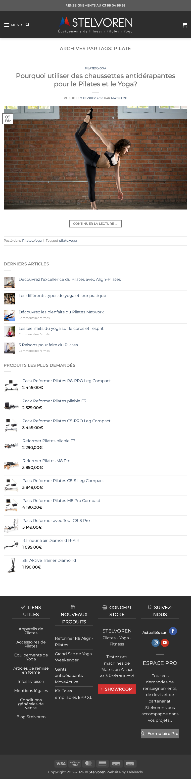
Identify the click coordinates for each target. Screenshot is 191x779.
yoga (73, 240)
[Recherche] (27, 24)
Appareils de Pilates (31, 631)
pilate (63, 240)
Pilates (91, 68)
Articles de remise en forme (31, 670)
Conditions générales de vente (31, 704)
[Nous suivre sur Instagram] (155, 643)
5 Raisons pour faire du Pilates (48, 345)
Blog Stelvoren (31, 716)
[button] (13, 25)
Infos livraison (31, 681)
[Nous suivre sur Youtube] (165, 643)
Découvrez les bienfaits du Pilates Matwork (61, 312)
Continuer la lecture (95, 223)
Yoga (101, 68)
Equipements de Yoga (31, 657)
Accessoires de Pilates (31, 644)
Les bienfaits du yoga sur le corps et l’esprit (61, 328)
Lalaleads (135, 772)
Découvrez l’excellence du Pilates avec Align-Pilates (70, 279)
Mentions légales (31, 690)
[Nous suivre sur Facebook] (173, 631)
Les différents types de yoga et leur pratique (62, 295)
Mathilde (119, 98)
